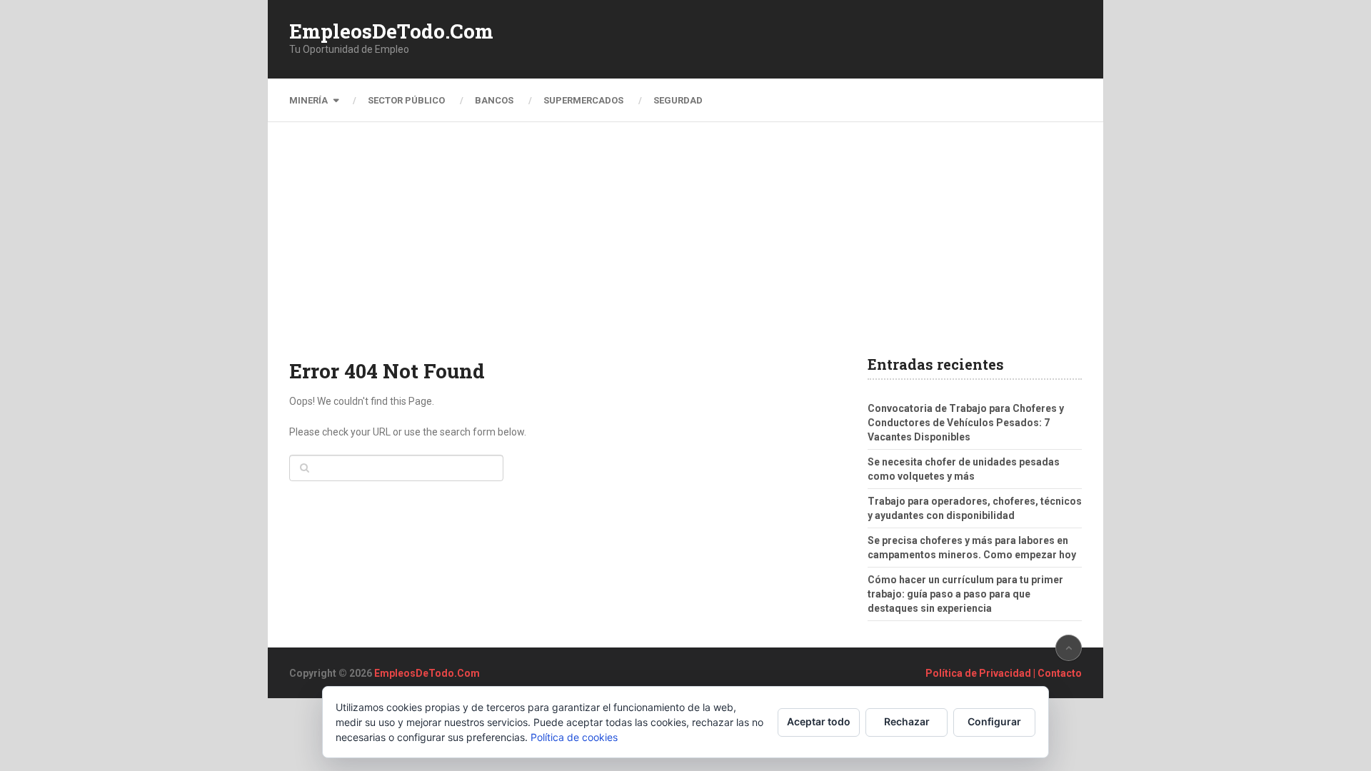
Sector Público (406, 100)
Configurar (994, 721)
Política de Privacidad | (981, 673)
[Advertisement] (685, 250)
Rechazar (907, 721)
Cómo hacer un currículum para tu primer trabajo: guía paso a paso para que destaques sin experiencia (965, 594)
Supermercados (583, 100)
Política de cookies (574, 737)
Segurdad (678, 100)
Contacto (1060, 673)
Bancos (494, 100)
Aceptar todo (818, 721)
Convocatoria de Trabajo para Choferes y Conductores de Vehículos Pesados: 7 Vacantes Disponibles (966, 423)
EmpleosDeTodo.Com (391, 31)
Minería (308, 100)
